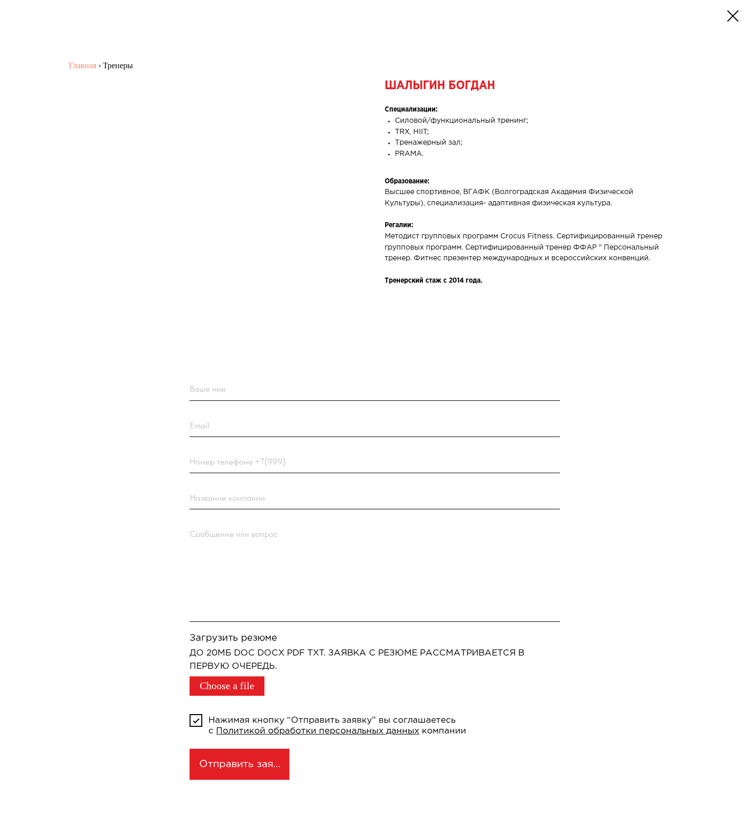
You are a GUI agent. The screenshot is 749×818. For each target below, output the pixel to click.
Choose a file (227, 685)
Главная (82, 65)
